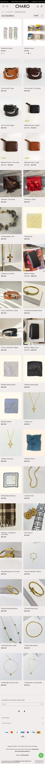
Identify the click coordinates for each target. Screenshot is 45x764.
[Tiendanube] (22, 755)
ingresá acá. (35, 749)
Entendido (39, 761)
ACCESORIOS (10, 12)
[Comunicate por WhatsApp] (41, 755)
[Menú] (3, 6)
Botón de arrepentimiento (22, 751)
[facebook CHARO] (24, 711)
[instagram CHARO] (19, 711)
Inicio (3, 12)
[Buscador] (7, 6)
